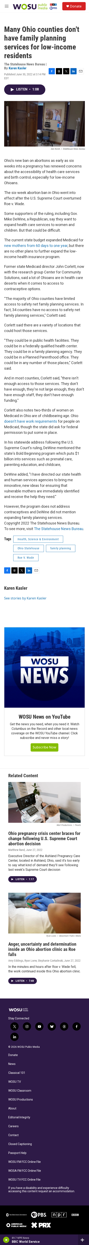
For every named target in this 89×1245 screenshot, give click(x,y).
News (12, 1064)
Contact (13, 1135)
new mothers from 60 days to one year (35, 245)
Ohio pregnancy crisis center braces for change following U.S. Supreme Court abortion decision (44, 838)
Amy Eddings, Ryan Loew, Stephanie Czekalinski (35, 960)
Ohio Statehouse (29, 548)
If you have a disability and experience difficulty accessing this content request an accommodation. (41, 1189)
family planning (60, 548)
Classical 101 (16, 1072)
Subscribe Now (44, 747)
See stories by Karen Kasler (25, 598)
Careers (13, 1126)
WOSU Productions (20, 1099)
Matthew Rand (16, 850)
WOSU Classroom (19, 1090)
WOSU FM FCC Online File (24, 1161)
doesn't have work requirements (30, 421)
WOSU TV (14, 1081)
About (12, 1108)
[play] (6, 1240)
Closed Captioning (20, 1144)
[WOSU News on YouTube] (44, 667)
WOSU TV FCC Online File (24, 1179)
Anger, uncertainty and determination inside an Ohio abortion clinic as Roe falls (42, 949)
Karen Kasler (17, 68)
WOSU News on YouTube (44, 717)
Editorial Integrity (19, 1117)
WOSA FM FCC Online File (24, 1170)
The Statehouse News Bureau (58, 529)
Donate (76, 6)
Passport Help (17, 1153)
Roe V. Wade (26, 557)
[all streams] (83, 1240)
